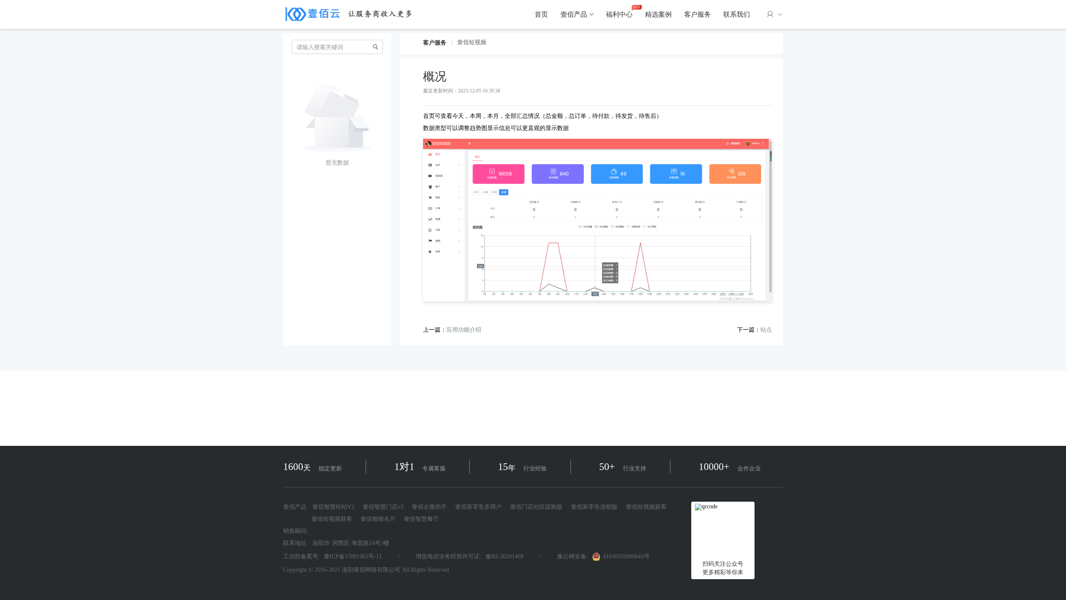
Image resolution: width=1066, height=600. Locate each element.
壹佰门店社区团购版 (536, 507)
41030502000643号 (626, 556)
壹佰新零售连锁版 (594, 507)
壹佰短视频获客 (646, 507)
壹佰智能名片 (378, 519)
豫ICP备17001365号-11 (353, 557)
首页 (541, 14)
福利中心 (619, 14)
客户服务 (697, 14)
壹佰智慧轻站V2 (333, 507)
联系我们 (736, 14)
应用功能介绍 (463, 330)
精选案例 (658, 14)
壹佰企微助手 (429, 507)
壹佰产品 (573, 14)
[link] (434, 43)
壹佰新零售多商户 (478, 507)
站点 (766, 330)
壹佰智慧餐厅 (421, 519)
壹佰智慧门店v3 (383, 507)
